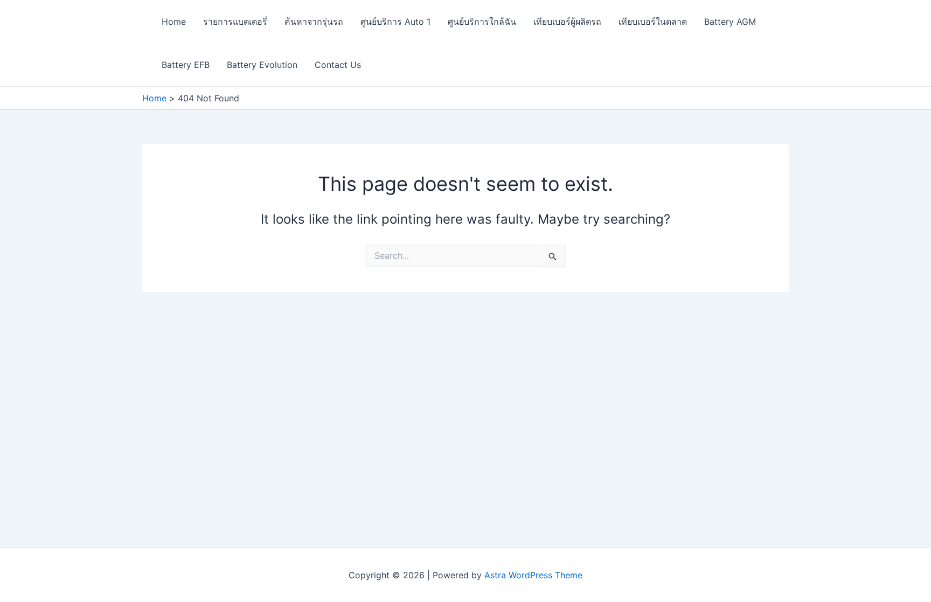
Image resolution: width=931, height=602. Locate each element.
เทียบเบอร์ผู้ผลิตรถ (567, 21)
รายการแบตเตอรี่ (235, 21)
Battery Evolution (262, 64)
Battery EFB (186, 64)
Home (174, 21)
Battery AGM (730, 21)
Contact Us (338, 64)
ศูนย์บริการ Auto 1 (395, 21)
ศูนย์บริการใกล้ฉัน (482, 21)
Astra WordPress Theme (533, 575)
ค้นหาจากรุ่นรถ (313, 21)
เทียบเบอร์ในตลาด (653, 21)
